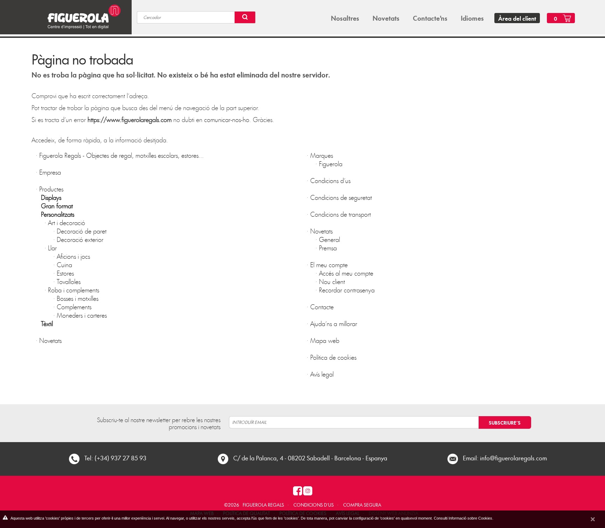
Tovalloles (69, 281)
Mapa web (324, 340)
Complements (74, 306)
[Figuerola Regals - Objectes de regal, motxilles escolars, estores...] (81, 16)
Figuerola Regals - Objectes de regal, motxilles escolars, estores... (121, 155)
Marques (321, 155)
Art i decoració (66, 222)
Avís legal (322, 374)
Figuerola (330, 163)
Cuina (64, 264)
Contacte (322, 306)
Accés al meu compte (346, 273)
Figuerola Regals (263, 504)
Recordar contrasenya (347, 290)
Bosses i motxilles (77, 298)
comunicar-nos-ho (226, 119)
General (329, 239)
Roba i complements (73, 290)
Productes (51, 189)
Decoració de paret (81, 231)
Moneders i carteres (82, 315)
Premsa (328, 247)
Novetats (386, 17)
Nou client (332, 281)
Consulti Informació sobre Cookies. (463, 518)
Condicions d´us (330, 180)
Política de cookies (333, 357)
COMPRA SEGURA (362, 504)
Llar (52, 247)
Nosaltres (345, 17)
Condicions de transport (340, 214)
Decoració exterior (80, 239)
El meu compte (329, 264)
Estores (65, 273)
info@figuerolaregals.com (513, 457)
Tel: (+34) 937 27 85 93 (115, 457)
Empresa (50, 172)
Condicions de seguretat (341, 197)
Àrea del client (517, 18)
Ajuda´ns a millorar (333, 323)
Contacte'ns (430, 17)
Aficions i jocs (73, 256)
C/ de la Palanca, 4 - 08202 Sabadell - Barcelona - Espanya (310, 457)
